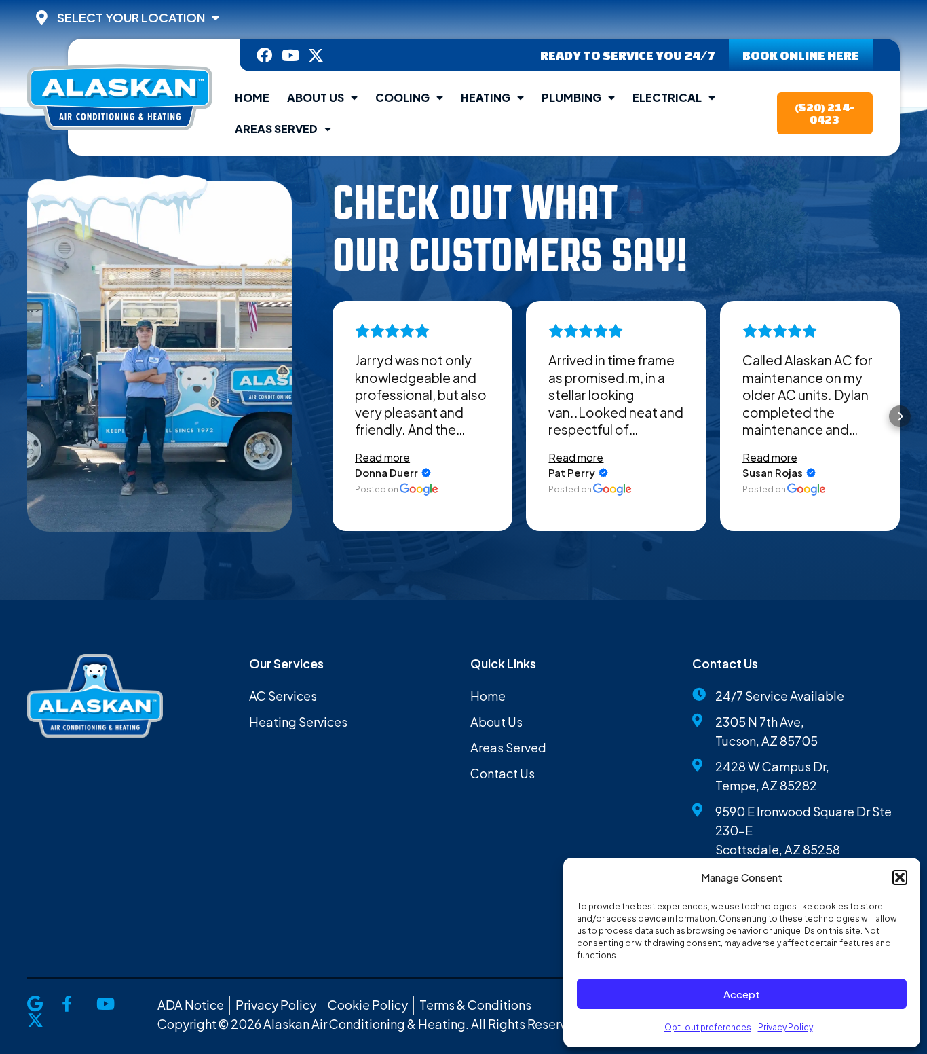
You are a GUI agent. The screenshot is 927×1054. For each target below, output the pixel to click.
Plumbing (571, 97)
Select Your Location (131, 17)
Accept (741, 993)
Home (252, 97)
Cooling (402, 97)
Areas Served (276, 129)
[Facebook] (264, 55)
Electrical (667, 97)
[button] (900, 877)
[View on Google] (419, 489)
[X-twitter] (316, 55)
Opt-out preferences (707, 1027)
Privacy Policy (785, 1027)
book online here (800, 55)
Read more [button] (382, 457)
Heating (485, 97)
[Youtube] (290, 55)
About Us (315, 97)
